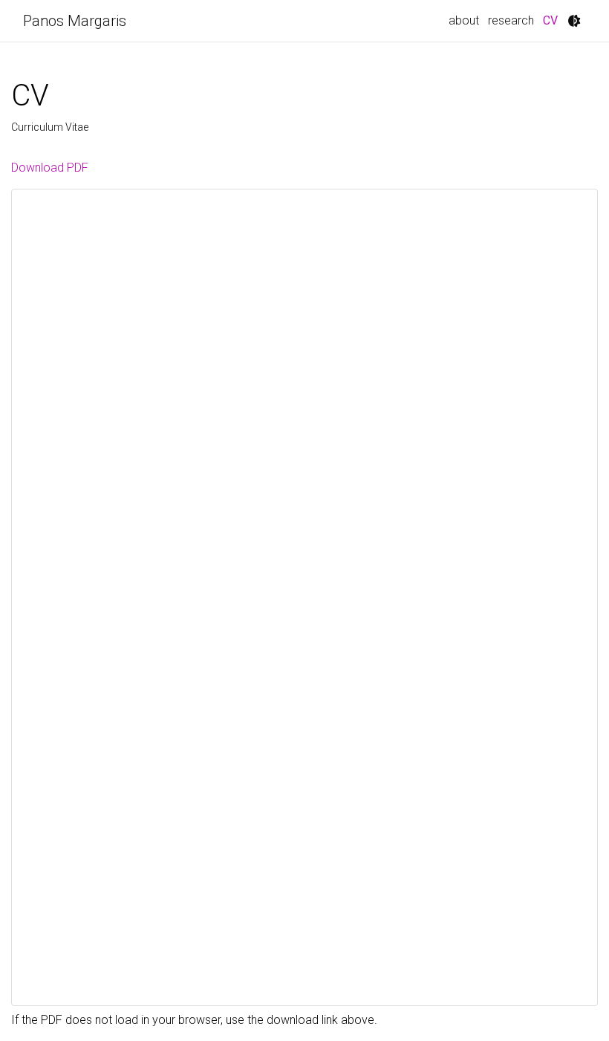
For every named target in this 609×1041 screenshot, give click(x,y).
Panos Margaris (74, 21)
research (511, 20)
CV (552, 20)
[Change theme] (574, 21)
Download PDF (49, 167)
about (464, 20)
